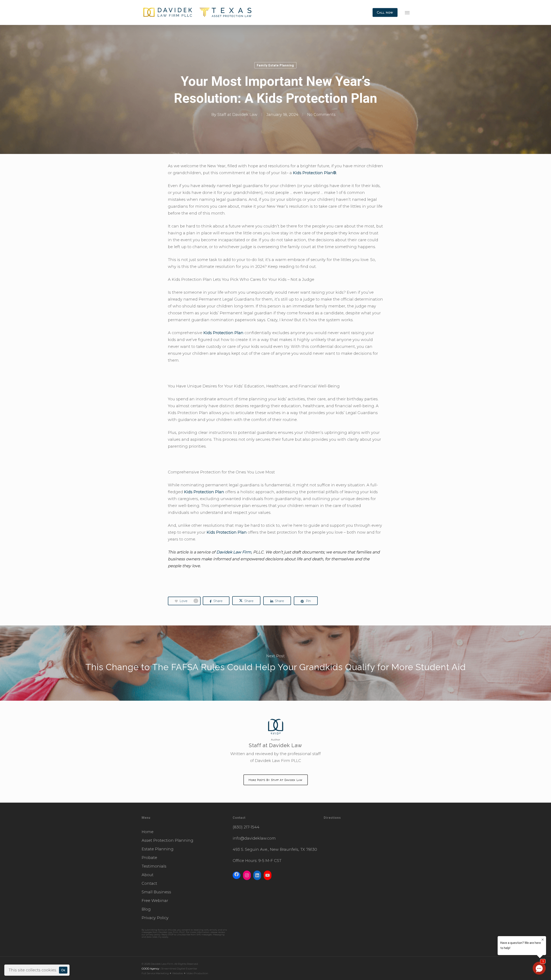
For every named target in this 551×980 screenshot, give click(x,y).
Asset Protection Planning (167, 840)
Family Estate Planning (275, 65)
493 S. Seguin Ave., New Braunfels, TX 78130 (275, 849)
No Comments (321, 114)
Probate (149, 857)
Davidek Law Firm (233, 552)
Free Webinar (155, 900)
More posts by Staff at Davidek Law (276, 780)
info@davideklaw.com (254, 838)
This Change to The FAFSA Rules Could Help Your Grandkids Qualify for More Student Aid (275, 663)
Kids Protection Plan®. (315, 173)
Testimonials (154, 866)
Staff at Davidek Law (237, 114)
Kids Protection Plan (223, 332)
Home (147, 831)
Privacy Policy (155, 917)
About (147, 874)
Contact (149, 883)
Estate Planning (157, 849)
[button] (407, 12)
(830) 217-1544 (246, 827)
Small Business (156, 892)
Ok (63, 970)
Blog (146, 909)
